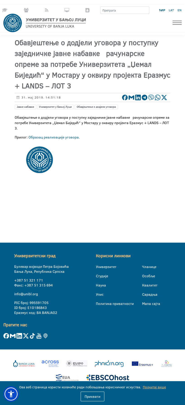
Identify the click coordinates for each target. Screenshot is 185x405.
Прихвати (92, 396)
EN (179, 10)
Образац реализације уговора (53, 137)
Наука (99, 285)
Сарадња (145, 294)
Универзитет (99, 266)
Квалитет (145, 285)
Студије (99, 275)
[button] (11, 394)
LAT (171, 10)
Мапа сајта (145, 303)
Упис (99, 294)
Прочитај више (154, 387)
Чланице (145, 266)
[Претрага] (145, 10)
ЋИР (162, 10)
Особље (145, 275)
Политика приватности (99, 303)
